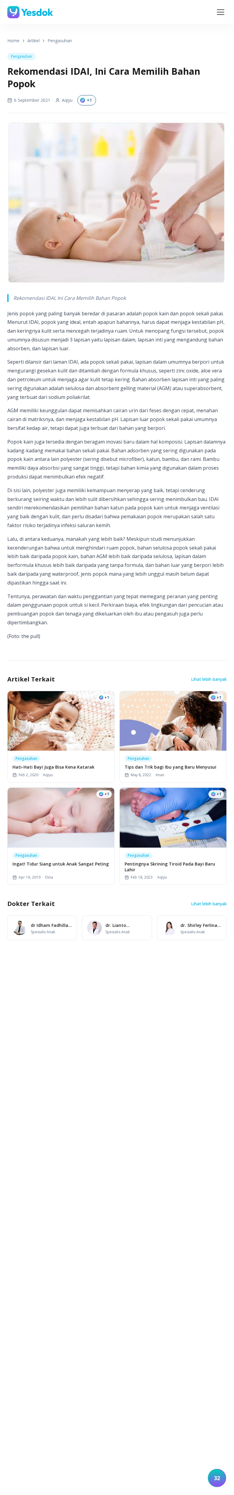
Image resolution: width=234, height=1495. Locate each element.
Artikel (33, 40)
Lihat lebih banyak (209, 679)
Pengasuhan (60, 40)
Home (13, 40)
